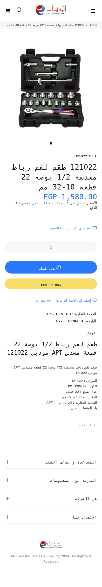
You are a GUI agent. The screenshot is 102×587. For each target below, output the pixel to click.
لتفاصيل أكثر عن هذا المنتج (70, 228)
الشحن (37, 203)
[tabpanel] (51, 88)
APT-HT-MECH (58, 314)
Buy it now (51, 285)
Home (93, 25)
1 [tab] (51, 143)
